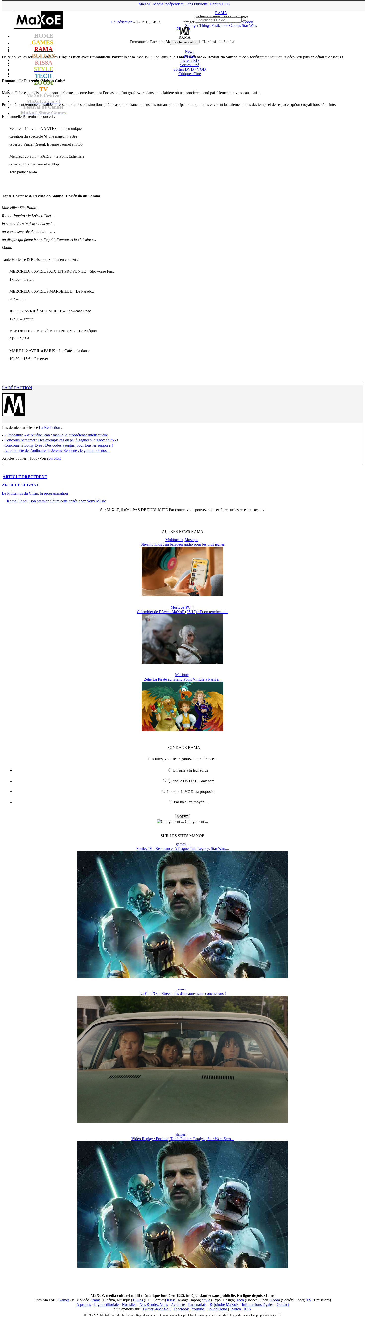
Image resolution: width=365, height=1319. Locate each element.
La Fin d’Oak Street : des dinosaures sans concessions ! (182, 993)
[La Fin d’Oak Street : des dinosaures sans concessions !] (182, 1122)
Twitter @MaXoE (156, 1309)
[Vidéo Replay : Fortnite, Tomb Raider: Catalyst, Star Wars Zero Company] (182, 1267)
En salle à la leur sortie (190, 770)
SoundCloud (217, 1309)
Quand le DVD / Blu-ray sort (191, 781)
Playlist (189, 56)
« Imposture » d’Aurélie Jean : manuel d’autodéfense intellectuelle (56, 435)
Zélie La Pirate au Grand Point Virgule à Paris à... (182, 679)
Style (206, 1300)
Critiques (189, 74)
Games (63, 1300)
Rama (96, 1300)
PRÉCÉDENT (25, 477)
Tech (240, 1300)
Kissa (171, 1300)
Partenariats (197, 1304)
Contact (283, 1304)
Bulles (138, 1300)
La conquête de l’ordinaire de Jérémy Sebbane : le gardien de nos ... (57, 450)
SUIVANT (20, 485)
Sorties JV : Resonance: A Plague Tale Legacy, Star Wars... (182, 848)
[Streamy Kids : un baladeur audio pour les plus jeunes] (182, 595)
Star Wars (249, 25)
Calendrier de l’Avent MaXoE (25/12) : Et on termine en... (182, 612)
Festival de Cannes (226, 25)
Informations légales (257, 1304)
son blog (54, 458)
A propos (83, 1304)
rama (182, 989)
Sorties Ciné (189, 65)
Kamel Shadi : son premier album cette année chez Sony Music (56, 501)
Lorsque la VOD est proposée (190, 792)
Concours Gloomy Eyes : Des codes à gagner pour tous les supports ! (58, 445)
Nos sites (129, 1304)
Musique (191, 540)
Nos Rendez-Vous (153, 1304)
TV (309, 1300)
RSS (247, 1309)
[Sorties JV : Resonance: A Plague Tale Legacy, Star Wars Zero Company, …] (182, 977)
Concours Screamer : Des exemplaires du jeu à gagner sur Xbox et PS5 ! (61, 440)
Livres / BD (189, 60)
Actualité (178, 1304)
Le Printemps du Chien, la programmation (35, 493)
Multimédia (174, 540)
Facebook (181, 1309)
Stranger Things (197, 25)
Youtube (198, 1309)
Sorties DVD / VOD (189, 69)
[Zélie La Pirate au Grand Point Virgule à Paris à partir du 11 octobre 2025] (182, 730)
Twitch (235, 1309)
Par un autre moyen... (190, 802)
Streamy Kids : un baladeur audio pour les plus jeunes (183, 544)
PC (188, 607)
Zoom (275, 1300)
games (181, 844)
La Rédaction (17, 388)
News (189, 51)
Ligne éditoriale (106, 1304)
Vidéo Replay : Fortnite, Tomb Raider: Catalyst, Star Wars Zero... (182, 1139)
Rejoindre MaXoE (224, 1304)
